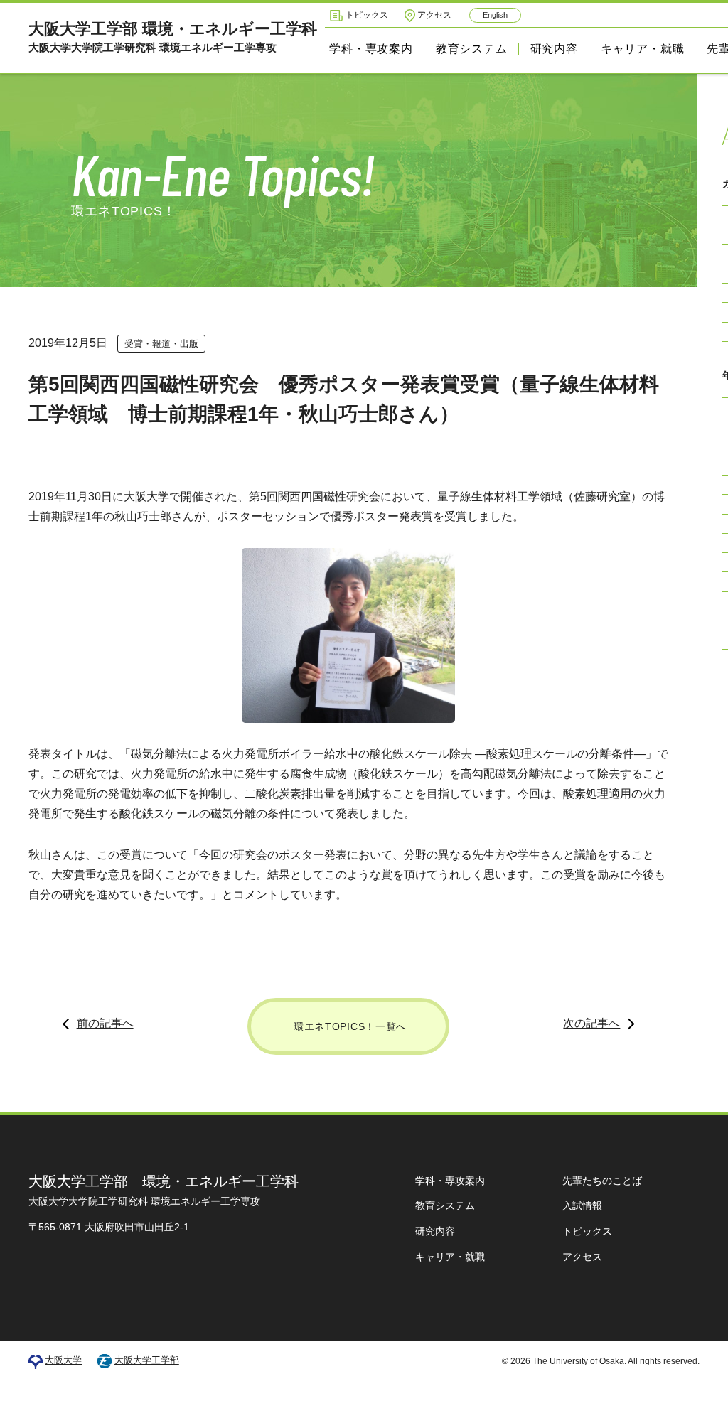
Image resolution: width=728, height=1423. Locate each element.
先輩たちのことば (602, 1180)
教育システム (472, 49)
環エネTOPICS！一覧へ (350, 1026)
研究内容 (554, 49)
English (495, 15)
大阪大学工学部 (146, 1360)
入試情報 (582, 1205)
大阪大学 (63, 1360)
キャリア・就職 (643, 49)
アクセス (434, 15)
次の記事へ (591, 1023)
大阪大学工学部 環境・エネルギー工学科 (172, 36)
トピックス (367, 15)
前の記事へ (105, 1023)
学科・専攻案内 (371, 49)
